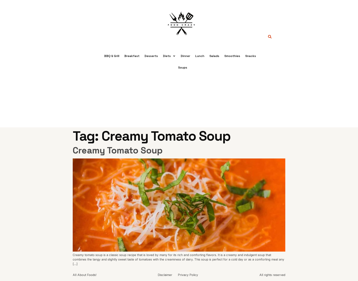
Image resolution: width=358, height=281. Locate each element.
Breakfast (131, 56)
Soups (182, 67)
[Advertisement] (179, 101)
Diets (167, 56)
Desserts (151, 56)
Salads (214, 56)
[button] (269, 37)
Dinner (185, 56)
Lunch (199, 56)
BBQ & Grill (111, 56)
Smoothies (232, 56)
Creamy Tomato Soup (118, 150)
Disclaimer (165, 275)
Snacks (250, 56)
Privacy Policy (188, 275)
